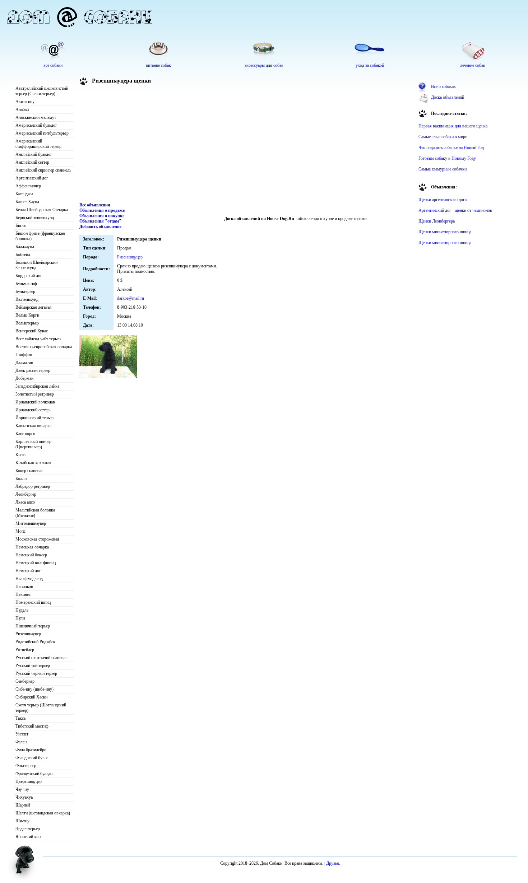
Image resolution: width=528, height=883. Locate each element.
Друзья (332, 863)
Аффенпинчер (28, 185)
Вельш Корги (27, 315)
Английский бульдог (33, 154)
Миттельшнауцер (30, 523)
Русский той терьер (32, 665)
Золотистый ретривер (34, 394)
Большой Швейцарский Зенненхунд (36, 265)
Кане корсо (25, 433)
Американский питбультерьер (42, 133)
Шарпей (22, 805)
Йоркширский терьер (34, 417)
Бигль (20, 225)
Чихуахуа (24, 797)
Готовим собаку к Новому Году (447, 158)
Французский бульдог (34, 773)
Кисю (20, 454)
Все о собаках (443, 86)
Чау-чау (22, 789)
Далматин (24, 362)
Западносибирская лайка (37, 386)
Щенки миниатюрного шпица (444, 231)
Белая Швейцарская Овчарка (41, 209)
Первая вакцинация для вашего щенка (452, 126)
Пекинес (23, 594)
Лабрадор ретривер (32, 486)
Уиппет (21, 734)
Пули (20, 618)
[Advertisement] (246, 145)
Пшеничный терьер (32, 626)
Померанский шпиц (33, 602)
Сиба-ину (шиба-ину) (34, 689)
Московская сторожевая (37, 539)
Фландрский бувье (31, 757)
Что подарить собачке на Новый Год (451, 147)
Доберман (24, 378)
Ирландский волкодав (35, 402)
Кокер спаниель (29, 470)
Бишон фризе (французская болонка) (40, 236)
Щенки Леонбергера (436, 221)
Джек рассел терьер (32, 370)
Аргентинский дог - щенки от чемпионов (455, 210)
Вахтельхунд (26, 299)
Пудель (21, 610)
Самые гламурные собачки (442, 169)
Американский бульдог (36, 125)
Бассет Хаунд (27, 201)
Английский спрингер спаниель (43, 170)
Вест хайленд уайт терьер (38, 338)
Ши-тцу (22, 820)
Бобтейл (22, 254)
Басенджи (24, 193)
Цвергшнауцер (28, 781)
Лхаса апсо (25, 502)
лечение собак (472, 65)
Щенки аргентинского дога (442, 199)
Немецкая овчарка (32, 547)
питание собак (158, 65)
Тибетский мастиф (31, 726)
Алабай (22, 109)
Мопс (20, 531)
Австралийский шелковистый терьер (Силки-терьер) (41, 91)
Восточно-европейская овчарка (43, 346)
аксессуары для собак (264, 65)
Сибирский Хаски (31, 697)
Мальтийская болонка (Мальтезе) (35, 513)
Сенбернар (24, 681)
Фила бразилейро (30, 749)
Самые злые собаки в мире (442, 136)
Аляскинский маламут (35, 117)
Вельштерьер (27, 323)
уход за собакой (370, 65)
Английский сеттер (32, 162)
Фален (21, 741)
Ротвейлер (24, 649)
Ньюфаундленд (29, 578)
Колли (21, 478)
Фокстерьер (25, 765)
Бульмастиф (26, 283)
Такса (20, 718)
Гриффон (23, 354)
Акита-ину (24, 101)
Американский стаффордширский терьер (38, 144)
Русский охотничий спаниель (41, 657)
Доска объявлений (447, 97)
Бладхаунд (24, 246)
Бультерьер (25, 291)
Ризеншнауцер (28, 633)
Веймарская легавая (33, 307)
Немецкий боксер (31, 554)
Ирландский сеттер (32, 409)
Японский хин (28, 836)
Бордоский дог (28, 275)
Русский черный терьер (36, 673)
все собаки (52, 65)
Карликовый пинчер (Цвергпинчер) (33, 444)
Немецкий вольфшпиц (35, 562)
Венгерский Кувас (31, 330)
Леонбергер (25, 494)
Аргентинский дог (31, 178)
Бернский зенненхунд (34, 217)
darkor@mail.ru (130, 298)
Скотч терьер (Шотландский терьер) (40, 707)
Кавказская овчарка (33, 425)
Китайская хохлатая (33, 462)
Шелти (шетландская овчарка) (42, 813)
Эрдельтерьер (27, 828)
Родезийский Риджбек (35, 641)
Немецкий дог (28, 570)
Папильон (24, 586)
